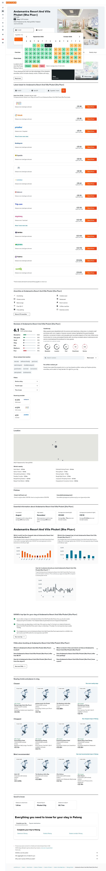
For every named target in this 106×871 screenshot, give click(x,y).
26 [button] (50, 57)
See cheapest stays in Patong (90, 718)
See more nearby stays (92, 683)
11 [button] (46, 49)
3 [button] (42, 45)
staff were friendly (25, 361)
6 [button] (26, 49)
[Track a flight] (3, 26)
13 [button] (26, 53)
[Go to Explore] (3, 22)
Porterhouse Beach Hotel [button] (63, 740)
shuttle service (27, 372)
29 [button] (34, 61)
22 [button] (34, 57)
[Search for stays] (3, 11)
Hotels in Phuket (48, 867)
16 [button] (38, 53)
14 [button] (30, 53)
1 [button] (34, 45)
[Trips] (3, 34)
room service (33, 368)
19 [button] (50, 53)
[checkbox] (22, 400)
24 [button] (42, 57)
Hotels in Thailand (38, 867)
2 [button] (38, 45)
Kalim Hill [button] (16, 774)
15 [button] (34, 53)
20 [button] (26, 57)
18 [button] (46, 53)
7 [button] (30, 49)
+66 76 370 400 (18, 24)
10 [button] (42, 49)
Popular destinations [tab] (34, 823)
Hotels (23, 867)
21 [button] (30, 57)
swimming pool (18, 365)
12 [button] (50, 49)
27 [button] (26, 61)
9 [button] (38, 49)
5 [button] (50, 45)
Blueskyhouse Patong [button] (83, 705)
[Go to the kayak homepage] (11, 3)
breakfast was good (29, 365)
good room (34, 361)
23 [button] (38, 57)
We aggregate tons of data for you (25, 856)
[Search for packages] (3, 18)
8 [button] (34, 49)
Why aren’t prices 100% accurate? (25, 859)
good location (17, 368)
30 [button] (38, 61)
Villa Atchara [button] (60, 774)
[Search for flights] (3, 7)
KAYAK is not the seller (21, 853)
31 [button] (79, 61)
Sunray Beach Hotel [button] (19, 740)
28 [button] (30, 61)
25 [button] (46, 57)
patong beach (17, 372)
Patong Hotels (70, 867)
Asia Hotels (29, 867)
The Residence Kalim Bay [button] (63, 703)
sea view (16, 361)
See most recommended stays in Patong (87, 754)
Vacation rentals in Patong (75, 833)
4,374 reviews (24, 19)
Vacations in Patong (22, 833)
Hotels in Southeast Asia (59, 867)
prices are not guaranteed (46, 848)
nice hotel (25, 368)
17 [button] (42, 53)
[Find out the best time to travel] (3, 29)
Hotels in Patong (47, 833)
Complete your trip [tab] (21, 823)
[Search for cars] (3, 14)
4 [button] (46, 45)
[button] (3, 2)
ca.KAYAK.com (17, 867)
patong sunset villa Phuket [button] (42, 703)
